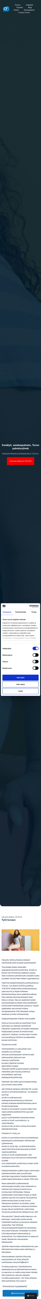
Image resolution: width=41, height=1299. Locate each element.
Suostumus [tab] (7, 612)
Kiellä (21, 691)
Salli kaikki (20, 677)
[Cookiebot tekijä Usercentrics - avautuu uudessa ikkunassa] (29, 606)
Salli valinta (20, 684)
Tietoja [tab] (33, 612)
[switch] (36, 655)
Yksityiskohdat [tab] (20, 612)
